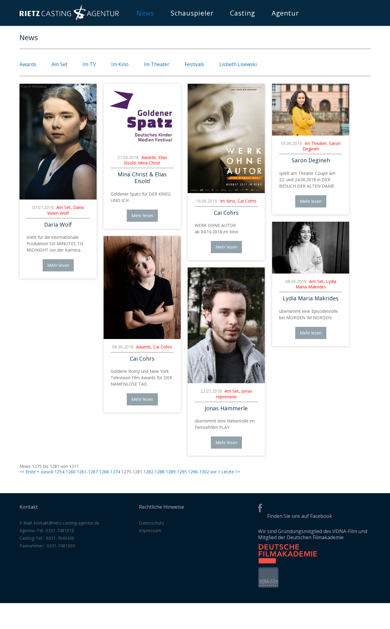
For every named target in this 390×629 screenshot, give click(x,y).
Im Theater (156, 64)
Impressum (150, 530)
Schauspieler (192, 13)
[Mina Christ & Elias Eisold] (142, 148)
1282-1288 (154, 472)
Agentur (285, 13)
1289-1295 (176, 472)
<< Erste (28, 472)
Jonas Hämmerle (226, 408)
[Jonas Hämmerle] (226, 381)
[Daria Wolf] (58, 198)
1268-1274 (109, 472)
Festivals (194, 64)
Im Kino (120, 64)
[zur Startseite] (69, 19)
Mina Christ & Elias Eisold (142, 178)
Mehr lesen (58, 265)
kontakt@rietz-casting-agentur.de (66, 523)
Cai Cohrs (226, 212)
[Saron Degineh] (310, 134)
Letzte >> (231, 472)
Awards (28, 64)
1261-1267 (87, 472)
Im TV (89, 64)
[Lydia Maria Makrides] (310, 272)
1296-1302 (198, 472)
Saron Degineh (311, 160)
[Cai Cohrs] (226, 191)
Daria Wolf (58, 224)
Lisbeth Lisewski (238, 64)
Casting (242, 13)
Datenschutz (151, 523)
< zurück (45, 472)
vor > (215, 472)
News (145, 13)
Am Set (59, 64)
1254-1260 (65, 472)
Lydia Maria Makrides (311, 298)
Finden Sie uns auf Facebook (299, 516)
